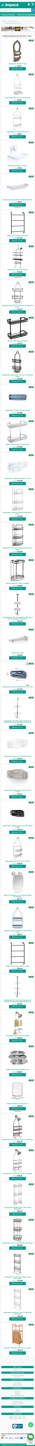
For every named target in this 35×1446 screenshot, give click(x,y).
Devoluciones (17, 1377)
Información (17, 1382)
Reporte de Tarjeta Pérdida (17, 1395)
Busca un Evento (17, 1384)
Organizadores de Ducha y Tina (13, 23)
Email (17, 1409)
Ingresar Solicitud (17, 1370)
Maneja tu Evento (17, 1385)
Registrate (17, 1394)
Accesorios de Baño (12, 21)
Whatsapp (17, 1411)
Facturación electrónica (17, 1404)
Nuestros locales (17, 1401)
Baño (4, 21)
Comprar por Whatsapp (8, 15)
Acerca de (17, 1392)
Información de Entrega (17, 1375)
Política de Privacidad (17, 1402)
